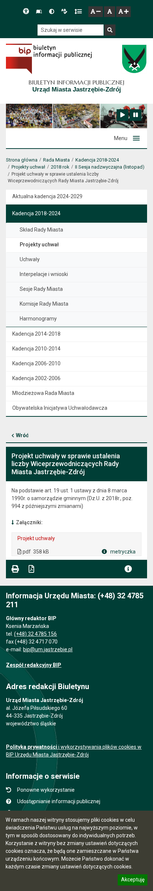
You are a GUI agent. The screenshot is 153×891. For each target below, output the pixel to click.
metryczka (122, 552)
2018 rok (60, 167)
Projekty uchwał (28, 167)
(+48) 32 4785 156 (35, 634)
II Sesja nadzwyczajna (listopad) (109, 167)
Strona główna (22, 160)
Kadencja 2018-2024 (97, 160)
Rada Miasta (56, 160)
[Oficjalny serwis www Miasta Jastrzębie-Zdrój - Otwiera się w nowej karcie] (134, 59)
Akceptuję (132, 881)
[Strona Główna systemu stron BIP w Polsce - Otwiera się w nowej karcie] (49, 59)
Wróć (22, 435)
